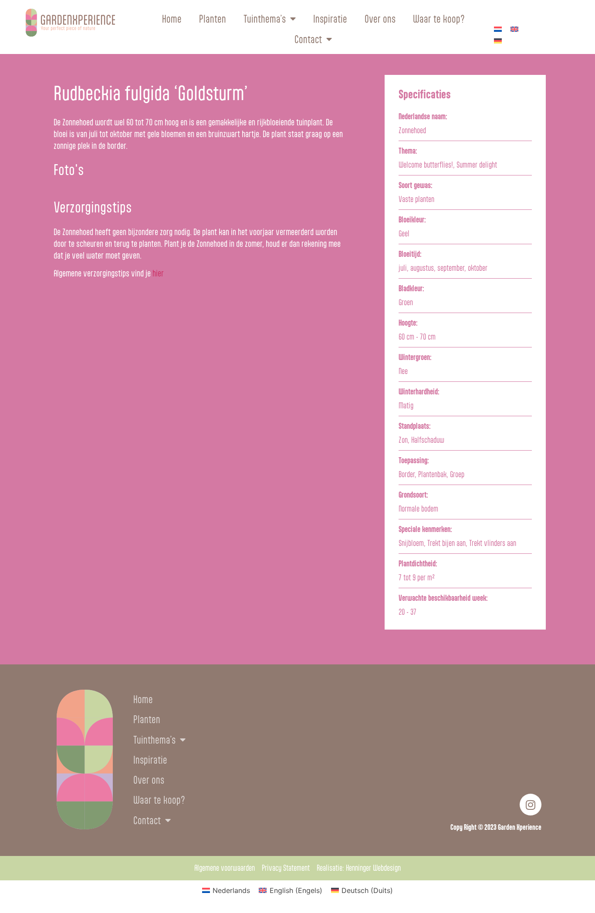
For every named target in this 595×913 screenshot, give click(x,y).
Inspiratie (330, 19)
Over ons (380, 19)
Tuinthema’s (264, 19)
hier (158, 273)
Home (172, 19)
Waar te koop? (438, 19)
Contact (308, 39)
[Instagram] (530, 804)
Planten (212, 19)
